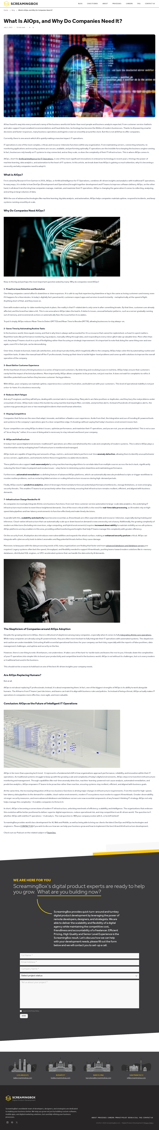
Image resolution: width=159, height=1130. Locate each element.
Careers (129, 4)
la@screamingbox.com (22, 1078)
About (105, 4)
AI (33, 28)
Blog (80, 4)
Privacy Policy (35, 1011)
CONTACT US (26, 826)
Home (6, 10)
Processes (116, 4)
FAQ (138, 4)
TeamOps (51, 833)
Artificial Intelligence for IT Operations (36, 159)
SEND (24, 1016)
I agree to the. (31, 1011)
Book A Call (133, 1118)
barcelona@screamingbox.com (98, 1078)
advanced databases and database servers (125, 546)
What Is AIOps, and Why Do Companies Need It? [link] (35, 10)
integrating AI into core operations (135, 635)
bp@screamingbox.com (60, 1078)
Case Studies (92, 4)
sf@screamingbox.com (136, 1078)
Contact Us (150, 4)
